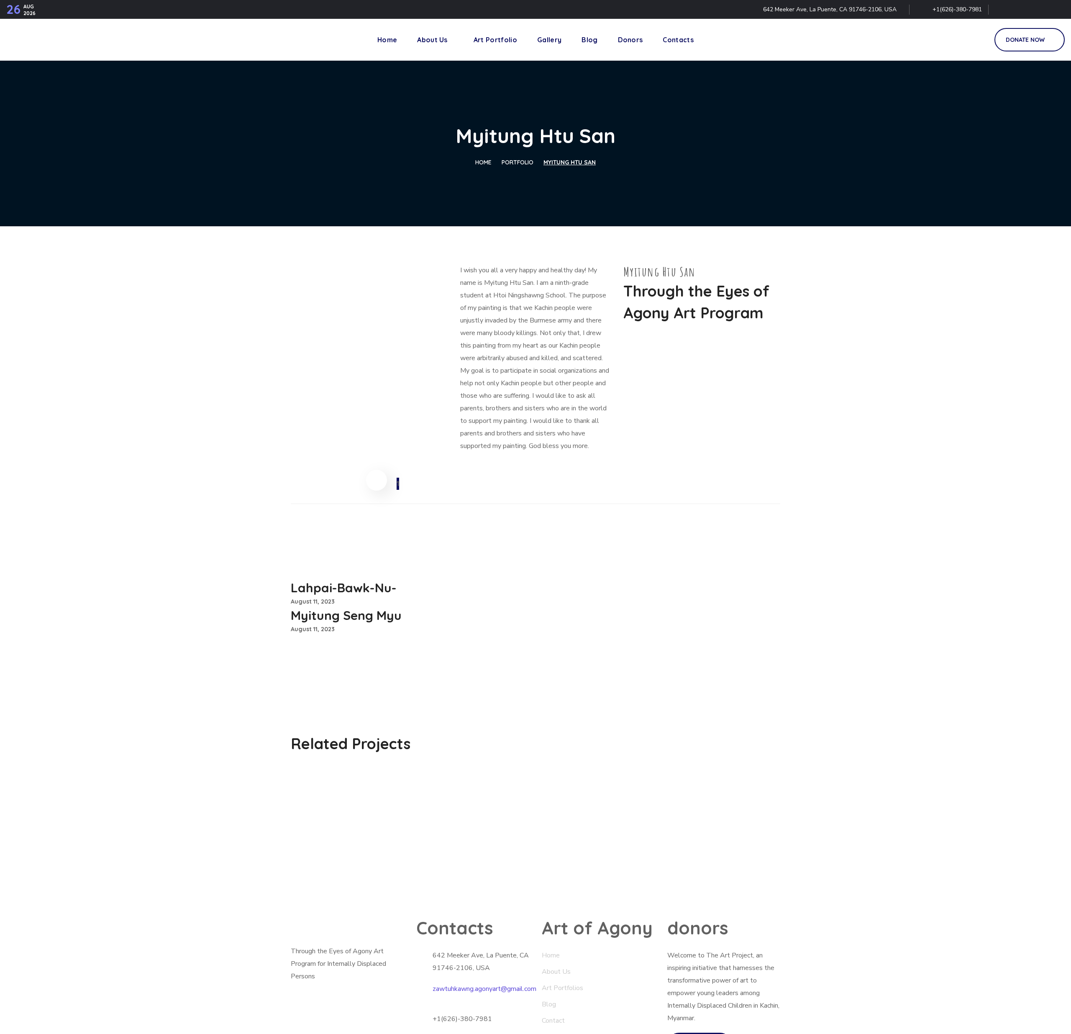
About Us (556, 971)
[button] (978, 40)
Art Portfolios (562, 988)
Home (483, 162)
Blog (550, 1004)
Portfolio (517, 162)
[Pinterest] (1039, 10)
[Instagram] (1057, 10)
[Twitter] (1003, 10)
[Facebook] (1021, 10)
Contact (553, 1020)
